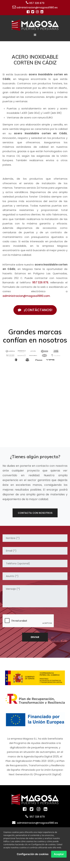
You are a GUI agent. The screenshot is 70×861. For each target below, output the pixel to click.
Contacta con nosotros (35, 513)
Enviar (35, 637)
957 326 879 (36, 3)
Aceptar (59, 854)
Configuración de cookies (32, 854)
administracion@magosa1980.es (37, 7)
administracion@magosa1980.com (26, 296)
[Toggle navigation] (35, 35)
